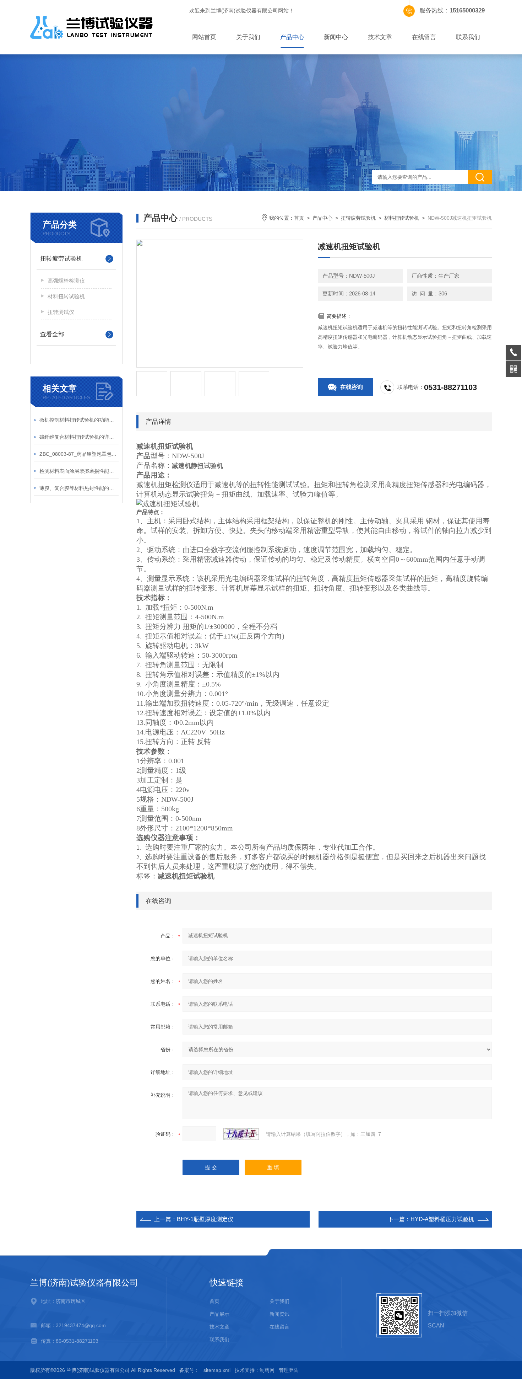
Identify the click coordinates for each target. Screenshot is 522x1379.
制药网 (267, 1370)
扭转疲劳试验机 (61, 258)
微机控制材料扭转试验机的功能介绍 (79, 420)
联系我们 (468, 37)
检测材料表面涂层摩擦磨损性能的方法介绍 (79, 471)
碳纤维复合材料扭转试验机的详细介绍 (79, 437)
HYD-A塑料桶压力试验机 (442, 1219)
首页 (299, 218)
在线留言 (424, 37)
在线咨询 (351, 387)
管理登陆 (289, 1370)
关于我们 (248, 37)
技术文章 (380, 37)
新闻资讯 (279, 1314)
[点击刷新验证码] (241, 1134)
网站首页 (204, 37)
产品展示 (219, 1314)
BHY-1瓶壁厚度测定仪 (205, 1219)
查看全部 (52, 334)
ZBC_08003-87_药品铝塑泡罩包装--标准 (79, 454)
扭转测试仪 (61, 312)
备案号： (189, 1370)
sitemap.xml (216, 1370)
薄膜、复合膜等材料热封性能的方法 (79, 488)
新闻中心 (336, 37)
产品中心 (292, 37)
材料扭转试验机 (66, 296)
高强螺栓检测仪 (66, 281)
